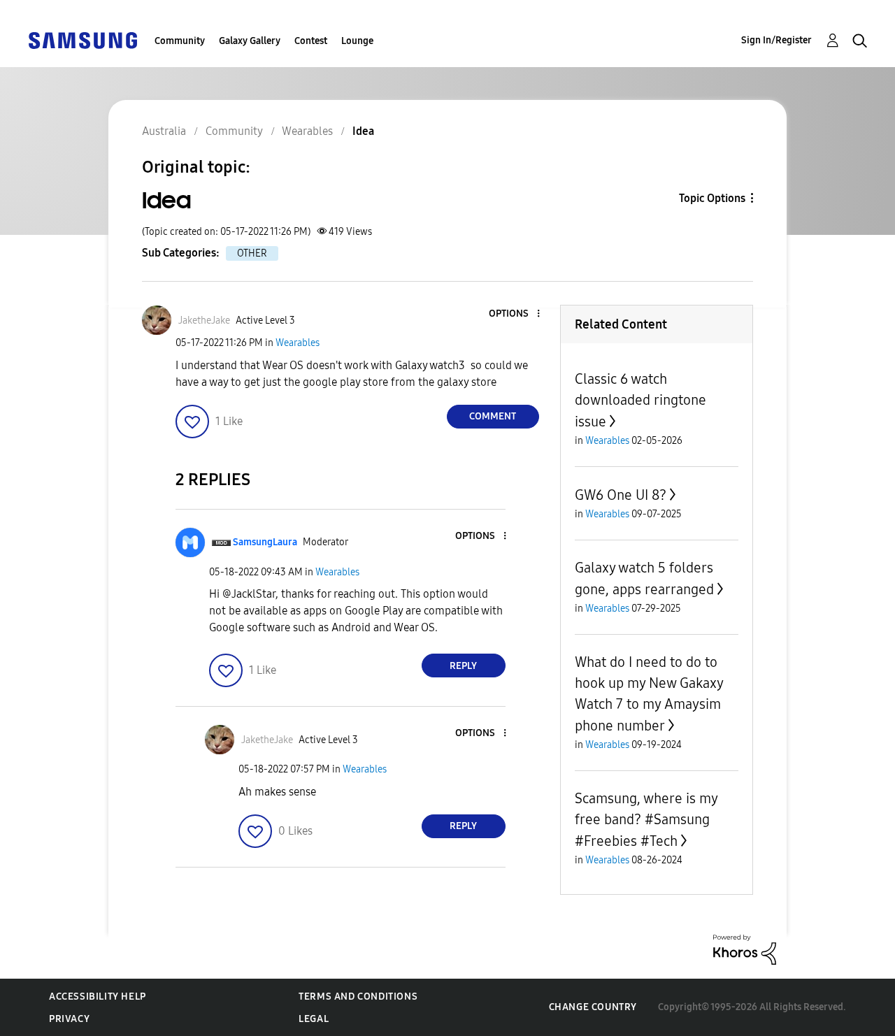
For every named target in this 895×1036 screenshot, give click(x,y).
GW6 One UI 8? (620, 495)
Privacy (69, 1019)
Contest (310, 41)
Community (180, 41)
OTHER (252, 253)
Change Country (593, 1007)
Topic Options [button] (712, 198)
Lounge (357, 41)
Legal (314, 1019)
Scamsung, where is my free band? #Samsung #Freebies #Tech (646, 819)
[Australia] (82, 39)
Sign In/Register (776, 40)
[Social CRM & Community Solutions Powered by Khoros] (744, 949)
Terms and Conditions (358, 996)
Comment (492, 416)
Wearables (297, 343)
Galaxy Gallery (249, 41)
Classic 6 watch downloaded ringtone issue (640, 400)
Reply (463, 666)
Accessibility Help (97, 996)
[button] (514, 314)
